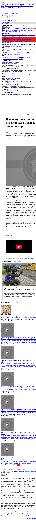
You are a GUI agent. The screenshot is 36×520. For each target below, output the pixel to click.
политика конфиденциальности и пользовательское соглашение (14, 470)
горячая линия (30, 28)
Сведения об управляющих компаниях (13, 86)
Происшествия (9, 6)
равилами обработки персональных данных (11, 498)
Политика (14, 4)
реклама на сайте (24, 471)
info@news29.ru (28, 258)
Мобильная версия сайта (9, 468)
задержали (27, 210)
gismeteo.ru (29, 511)
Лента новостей (17, 261)
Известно (9, 201)
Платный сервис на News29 (10, 63)
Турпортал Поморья (8, 92)
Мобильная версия (16, 23)
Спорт (2, 6)
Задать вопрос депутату (9, 79)
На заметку (17, 6)
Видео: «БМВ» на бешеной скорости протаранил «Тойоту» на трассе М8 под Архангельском (16, 40)
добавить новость (20, 28)
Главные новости (6, 4)
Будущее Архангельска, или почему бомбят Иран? (17, 49)
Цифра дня (4, 7)
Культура (4, 33)
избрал (17, 222)
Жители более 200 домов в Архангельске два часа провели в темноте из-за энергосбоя (16, 58)
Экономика (21, 4)
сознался (18, 217)
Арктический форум (27, 6)
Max (2, 488)
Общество (28, 4)
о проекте (3, 469)
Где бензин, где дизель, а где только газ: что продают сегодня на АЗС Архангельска (17, 53)
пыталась (8, 223)
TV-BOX (20, 7)
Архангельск (14, 13)
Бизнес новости (12, 7)
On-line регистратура (8, 73)
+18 (12, 15)
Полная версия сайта (7, 9)
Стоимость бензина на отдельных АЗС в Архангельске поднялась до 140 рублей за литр (18, 35)
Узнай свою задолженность (10, 68)
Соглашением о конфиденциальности (20, 497)
